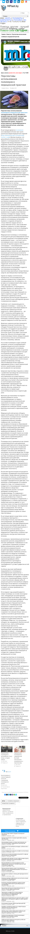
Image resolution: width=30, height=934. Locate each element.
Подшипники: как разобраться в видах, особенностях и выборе (15, 847)
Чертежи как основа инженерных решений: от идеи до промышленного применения (15, 854)
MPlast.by (12, 6)
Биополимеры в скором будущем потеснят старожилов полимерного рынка (5, 779)
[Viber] (12, 794)
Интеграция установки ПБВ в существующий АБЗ (13, 903)
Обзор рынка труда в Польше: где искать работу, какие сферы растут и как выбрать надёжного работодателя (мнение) (15, 899)
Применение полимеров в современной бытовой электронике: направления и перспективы (18, 758)
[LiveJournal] (10, 794)
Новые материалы (10, 831)
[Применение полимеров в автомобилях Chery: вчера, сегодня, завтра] (6, 749)
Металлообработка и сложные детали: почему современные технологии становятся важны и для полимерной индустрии (14, 864)
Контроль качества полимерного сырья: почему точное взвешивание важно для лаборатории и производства (13, 883)
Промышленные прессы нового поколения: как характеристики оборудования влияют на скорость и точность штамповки (14, 869)
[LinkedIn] (9, 794)
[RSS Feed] (22, 1)
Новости (8, 34)
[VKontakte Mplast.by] (7, 1)
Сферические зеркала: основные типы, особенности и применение (7, 811)
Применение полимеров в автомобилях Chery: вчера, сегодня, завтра (6, 756)
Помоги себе (13, 30)
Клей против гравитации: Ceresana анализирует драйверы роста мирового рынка (13, 915)
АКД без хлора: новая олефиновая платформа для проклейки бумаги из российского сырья (13, 911)
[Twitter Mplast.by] (15, 1)
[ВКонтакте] (5, 794)
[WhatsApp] (14, 794)
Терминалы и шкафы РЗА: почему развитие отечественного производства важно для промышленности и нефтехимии (12, 893)
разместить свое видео (15, 73)
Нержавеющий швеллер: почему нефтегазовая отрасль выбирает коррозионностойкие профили (15, 859)
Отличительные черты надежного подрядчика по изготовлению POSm (21, 822)
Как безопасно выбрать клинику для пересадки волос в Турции (15, 874)
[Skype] (16, 794)
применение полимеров (8, 803)
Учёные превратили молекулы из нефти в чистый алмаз (15, 851)
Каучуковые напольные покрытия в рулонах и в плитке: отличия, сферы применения (13, 888)
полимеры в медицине (13, 801)
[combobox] (25, 13)
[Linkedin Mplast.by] (18, 1)
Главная (3, 34)
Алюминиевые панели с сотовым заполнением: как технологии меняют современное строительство (14, 842)
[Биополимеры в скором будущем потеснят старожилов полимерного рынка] (6, 771)
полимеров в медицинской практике (14, 112)
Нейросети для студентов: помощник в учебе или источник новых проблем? (13, 920)
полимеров (19, 130)
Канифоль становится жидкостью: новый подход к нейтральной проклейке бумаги (14, 907)
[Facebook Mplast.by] (11, 1)
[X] (7, 794)
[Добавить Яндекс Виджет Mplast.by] (26, 1)
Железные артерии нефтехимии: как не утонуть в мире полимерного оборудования (15, 878)
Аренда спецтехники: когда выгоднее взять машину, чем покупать (14, 838)
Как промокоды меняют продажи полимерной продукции (13, 834)
